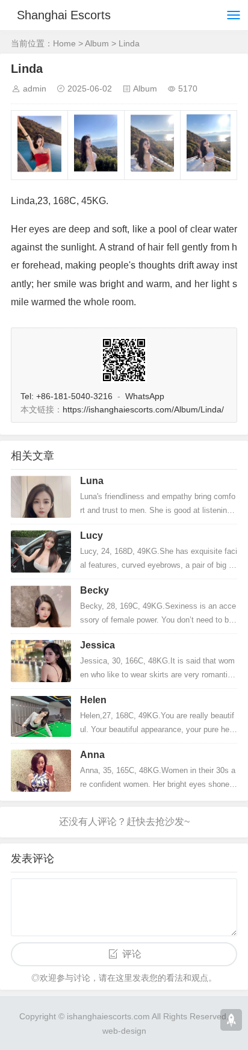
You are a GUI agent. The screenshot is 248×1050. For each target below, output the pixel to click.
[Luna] (41, 497)
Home (64, 43)
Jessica (97, 645)
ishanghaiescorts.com (108, 1016)
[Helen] (41, 716)
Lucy (91, 535)
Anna (92, 755)
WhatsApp (144, 396)
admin (34, 88)
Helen (93, 700)
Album (97, 43)
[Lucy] (41, 551)
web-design (124, 1031)
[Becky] (41, 606)
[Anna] (41, 771)
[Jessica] (41, 661)
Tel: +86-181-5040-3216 (66, 396)
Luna (92, 481)
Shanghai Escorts (64, 15)
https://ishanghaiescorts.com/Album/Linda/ (143, 409)
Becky (94, 590)
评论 (131, 954)
